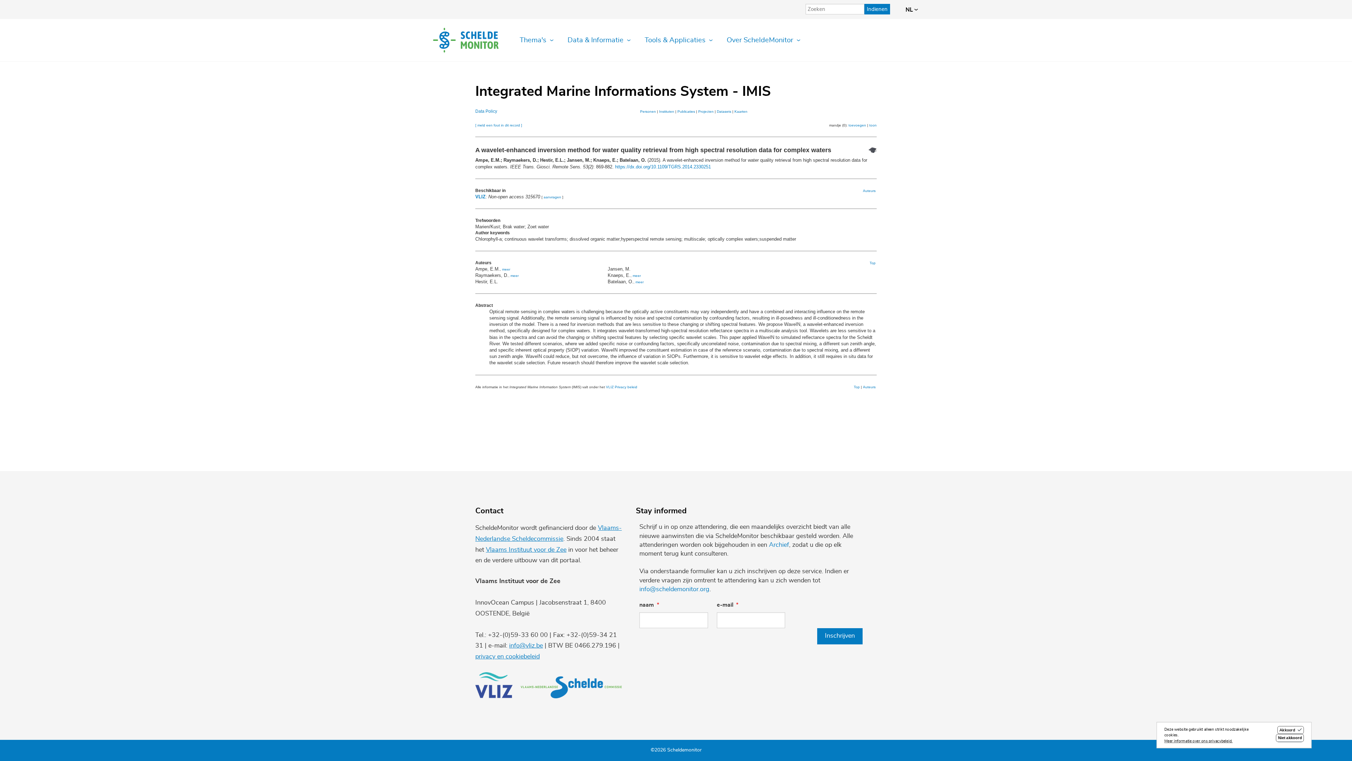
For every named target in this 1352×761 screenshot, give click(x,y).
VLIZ (480, 196)
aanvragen (552, 197)
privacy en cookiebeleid (507, 657)
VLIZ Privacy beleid (621, 387)
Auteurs (869, 191)
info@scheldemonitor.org (674, 589)
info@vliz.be (526, 646)
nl (910, 10)
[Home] (466, 40)
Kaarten (740, 111)
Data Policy (486, 111)
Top (873, 263)
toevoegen (857, 125)
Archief (779, 545)
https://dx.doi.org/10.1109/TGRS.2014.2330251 (663, 166)
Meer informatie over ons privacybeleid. (1198, 741)
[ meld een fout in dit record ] (498, 125)
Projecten (706, 111)
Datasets (724, 111)
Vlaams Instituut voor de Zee (526, 550)
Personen (648, 111)
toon (873, 125)
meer (506, 269)
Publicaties (686, 111)
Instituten (666, 111)
